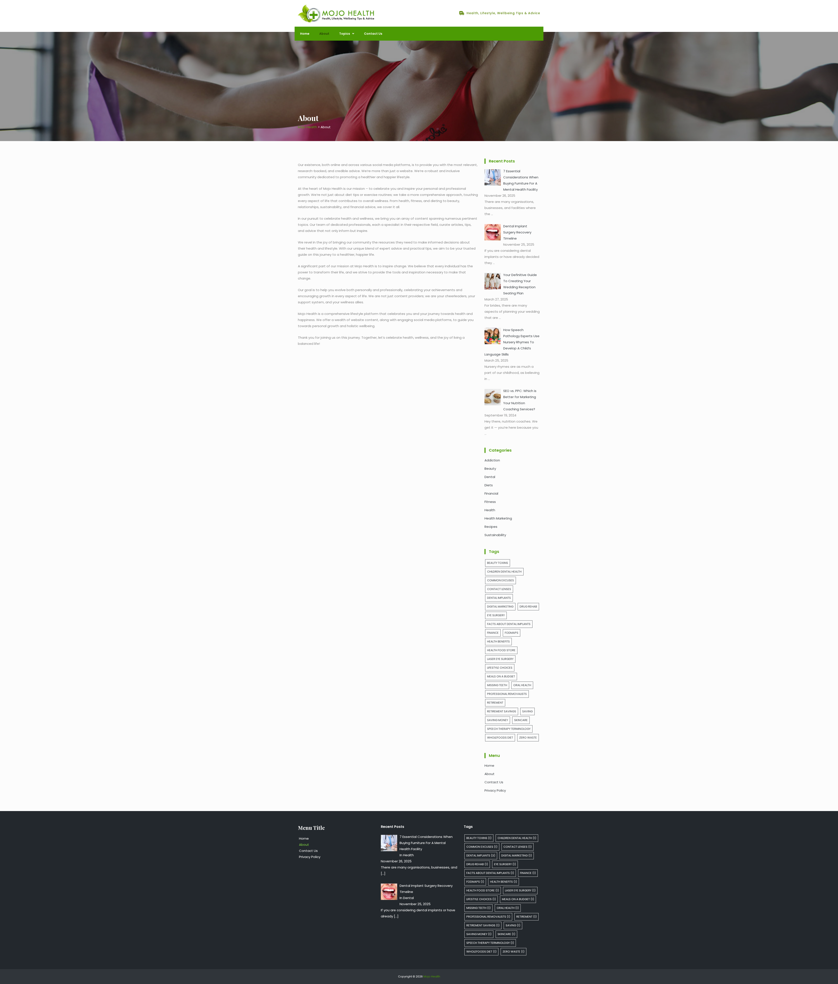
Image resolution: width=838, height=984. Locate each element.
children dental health (504, 572)
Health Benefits (498, 641)
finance (493, 633)
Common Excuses (500, 580)
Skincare (521, 720)
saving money (497, 720)
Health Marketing (498, 518)
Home (304, 33)
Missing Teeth (497, 685)
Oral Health (522, 685)
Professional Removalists (507, 694)
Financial (491, 493)
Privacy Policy (495, 790)
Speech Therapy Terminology (509, 729)
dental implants (499, 598)
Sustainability (495, 535)
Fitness (490, 501)
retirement (495, 703)
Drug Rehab (528, 606)
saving (527, 711)
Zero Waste (528, 737)
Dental (489, 477)
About (324, 33)
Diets (488, 485)
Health (489, 510)
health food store (501, 650)
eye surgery (496, 615)
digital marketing (500, 606)
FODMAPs (511, 633)
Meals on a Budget (501, 676)
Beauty (490, 468)
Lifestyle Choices (499, 668)
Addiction (492, 460)
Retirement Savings (501, 711)
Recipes (490, 526)
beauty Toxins (497, 563)
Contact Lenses (499, 589)
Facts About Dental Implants (509, 624)
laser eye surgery (500, 659)
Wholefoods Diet (500, 737)
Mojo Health (431, 976)
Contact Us (373, 33)
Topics (344, 33)
